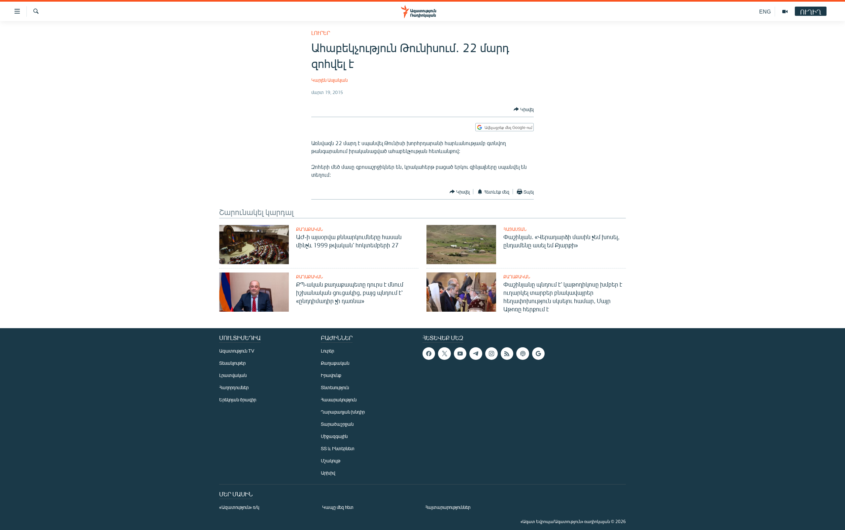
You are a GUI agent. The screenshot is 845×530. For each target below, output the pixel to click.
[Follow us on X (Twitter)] (444, 353)
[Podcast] (522, 353)
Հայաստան (514, 229)
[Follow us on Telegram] (475, 353)
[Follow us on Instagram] (491, 353)
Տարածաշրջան (337, 424)
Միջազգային (334, 436)
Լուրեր (320, 33)
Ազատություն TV (236, 351)
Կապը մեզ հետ (338, 507)
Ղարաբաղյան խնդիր (343, 412)
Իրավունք (331, 375)
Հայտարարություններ (447, 507)
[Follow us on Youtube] (460, 353)
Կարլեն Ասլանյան (329, 80)
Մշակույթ (330, 460)
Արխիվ (328, 473)
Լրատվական (233, 375)
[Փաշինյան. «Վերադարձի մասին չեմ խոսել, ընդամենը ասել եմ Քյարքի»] (461, 244)
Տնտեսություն (335, 387)
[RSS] (507, 353)
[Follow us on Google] (538, 353)
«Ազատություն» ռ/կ (239, 507)
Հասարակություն (338, 399)
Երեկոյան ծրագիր (237, 399)
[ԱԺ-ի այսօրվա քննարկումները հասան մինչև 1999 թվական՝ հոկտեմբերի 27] (254, 244)
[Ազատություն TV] (785, 11)
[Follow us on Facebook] (428, 353)
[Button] (524, 109)
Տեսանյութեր (232, 363)
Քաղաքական (309, 229)
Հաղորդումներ (234, 387)
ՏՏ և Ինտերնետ (338, 448)
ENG (765, 11)
